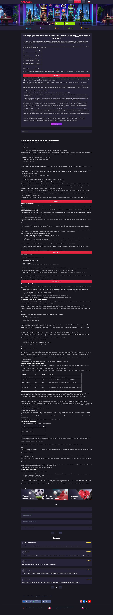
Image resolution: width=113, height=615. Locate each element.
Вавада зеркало (56, 124)
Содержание (45, 596)
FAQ (51, 596)
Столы (32, 596)
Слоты (24, 596)
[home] (26, 2)
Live (28, 596)
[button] (111, 15)
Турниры (38, 596)
